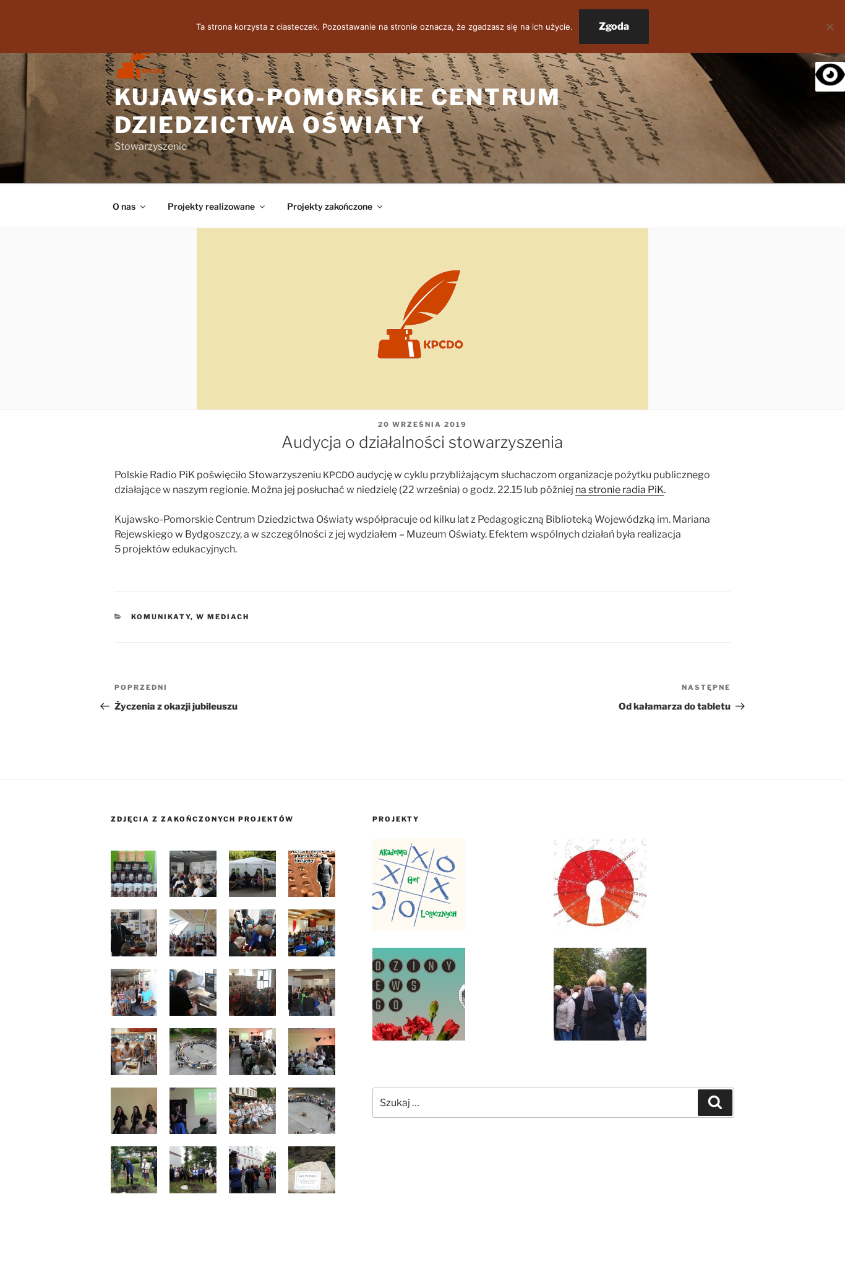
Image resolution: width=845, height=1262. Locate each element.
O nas (124, 206)
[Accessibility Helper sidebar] (830, 77)
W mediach (222, 616)
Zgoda (614, 26)
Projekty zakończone (329, 206)
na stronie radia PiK (619, 490)
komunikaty (161, 616)
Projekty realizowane (211, 206)
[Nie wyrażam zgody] (829, 26)
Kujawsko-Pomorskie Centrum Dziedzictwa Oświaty (337, 111)
